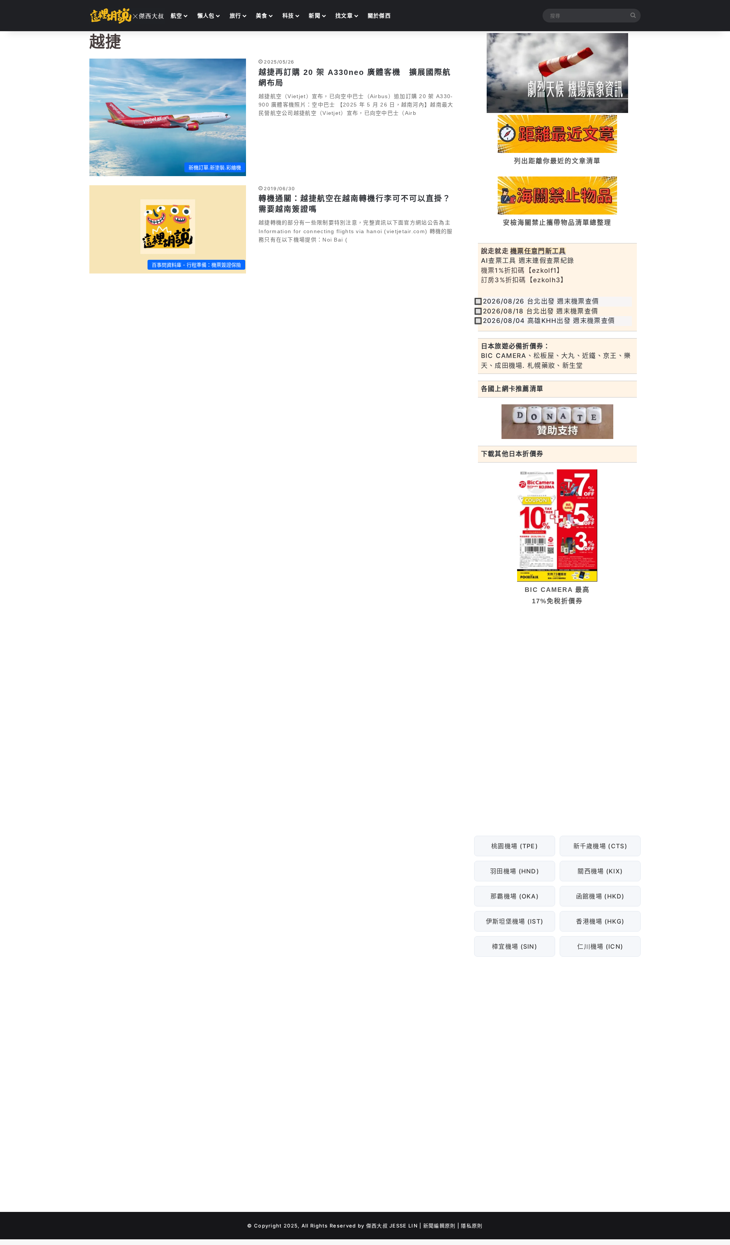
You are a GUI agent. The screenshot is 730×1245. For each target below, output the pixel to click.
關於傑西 (379, 15)
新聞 (315, 15)
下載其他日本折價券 (512, 454)
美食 (262, 15)
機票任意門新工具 (538, 251)
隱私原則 (471, 1226)
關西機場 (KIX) (600, 871)
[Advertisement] (557, 670)
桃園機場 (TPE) (514, 846)
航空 (176, 15)
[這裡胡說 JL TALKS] (127, 16)
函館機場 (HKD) (600, 896)
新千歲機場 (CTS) (600, 846)
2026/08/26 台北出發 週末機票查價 (541, 301)
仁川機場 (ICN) (600, 946)
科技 (288, 15)
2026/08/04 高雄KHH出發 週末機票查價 (549, 320)
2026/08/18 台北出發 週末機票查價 (540, 311)
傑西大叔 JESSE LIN (392, 1226)
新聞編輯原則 (439, 1226)
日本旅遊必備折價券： (516, 346)
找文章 (344, 15)
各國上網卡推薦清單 (512, 389)
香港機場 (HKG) (600, 921)
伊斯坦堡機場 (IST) (514, 921)
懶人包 (206, 15)
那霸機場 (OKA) (514, 896)
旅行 (235, 15)
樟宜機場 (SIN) (514, 946)
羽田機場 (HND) (514, 871)
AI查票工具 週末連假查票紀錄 (527, 260)
